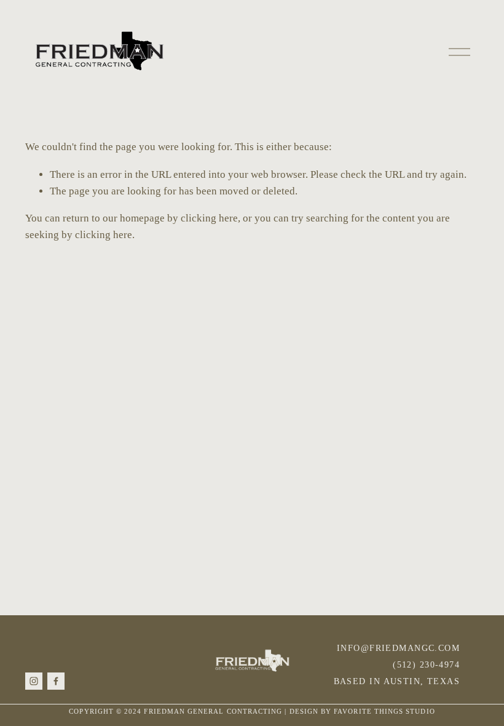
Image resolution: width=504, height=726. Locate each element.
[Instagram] (33, 681)
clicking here (209, 218)
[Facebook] (56, 681)
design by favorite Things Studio (362, 711)
